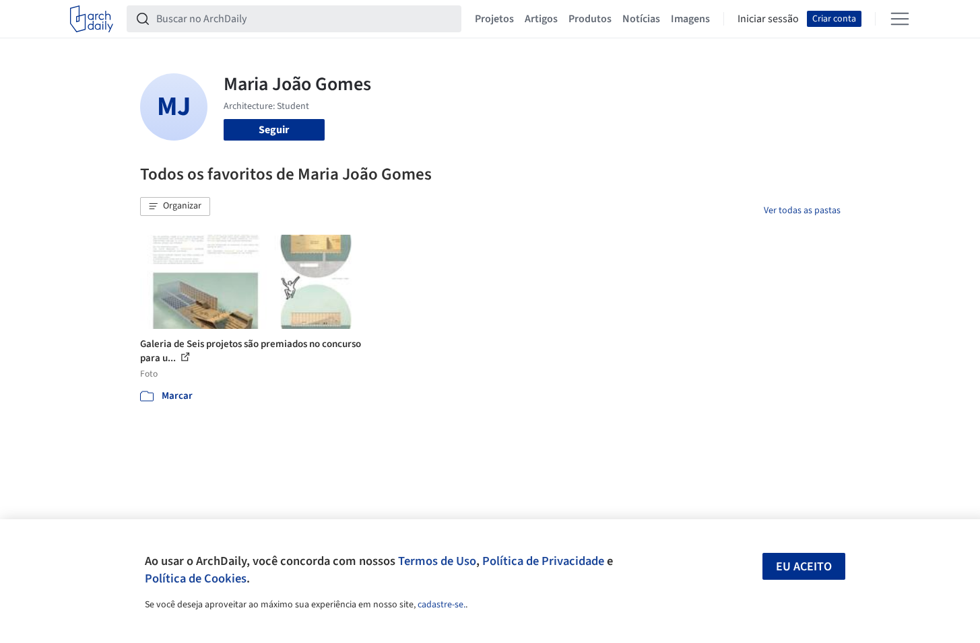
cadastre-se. (441, 604)
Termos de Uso (437, 561)
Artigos (541, 18)
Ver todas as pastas (802, 210)
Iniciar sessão (768, 18)
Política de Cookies (196, 578)
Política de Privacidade (543, 561)
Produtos (590, 18)
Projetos (494, 18)
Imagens (690, 18)
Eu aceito (804, 566)
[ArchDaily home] (91, 18)
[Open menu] (900, 19)
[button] (175, 206)
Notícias (641, 18)
